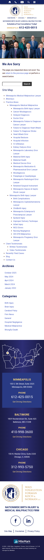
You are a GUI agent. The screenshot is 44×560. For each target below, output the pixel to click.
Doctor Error (18, 118)
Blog (8, 256)
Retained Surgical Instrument (25, 186)
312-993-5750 (22, 467)
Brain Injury (9, 307)
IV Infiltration (18, 144)
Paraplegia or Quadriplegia (24, 176)
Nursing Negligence (21, 231)
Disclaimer (19, 531)
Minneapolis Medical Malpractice (24, 105)
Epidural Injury (19, 218)
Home (10, 2)
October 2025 (10, 273)
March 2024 (10, 284)
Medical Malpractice (13, 326)
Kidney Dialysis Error (22, 147)
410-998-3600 (22, 432)
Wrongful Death (11, 330)
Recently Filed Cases (15, 253)
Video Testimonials (18, 250)
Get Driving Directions (22, 402)
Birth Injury (9, 303)
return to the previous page (17, 73)
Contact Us (10, 260)
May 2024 (9, 277)
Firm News (9, 314)
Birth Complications (21, 198)
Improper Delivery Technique (25, 221)
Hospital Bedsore (20, 137)
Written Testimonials (18, 247)
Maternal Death (19, 160)
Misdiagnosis (19, 173)
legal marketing (30, 548)
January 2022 (10, 288)
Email (22, 2)
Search (28, 2)
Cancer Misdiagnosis (22, 112)
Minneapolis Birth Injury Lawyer (26, 108)
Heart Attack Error (20, 134)
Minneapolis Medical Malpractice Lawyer (23, 96)
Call (16, 2)
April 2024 (9, 280)
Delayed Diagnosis (21, 115)
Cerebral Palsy (11, 310)
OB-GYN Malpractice (22, 234)
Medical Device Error (22, 163)
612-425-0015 (28, 27)
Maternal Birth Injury (21, 157)
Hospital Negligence (13, 322)
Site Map (8, 531)
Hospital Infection (20, 141)
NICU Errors (18, 227)
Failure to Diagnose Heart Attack (27, 128)
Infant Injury (18, 224)
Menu (34, 2)
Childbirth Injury (19, 208)
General (8, 318)
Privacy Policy (34, 531)
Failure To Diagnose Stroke (24, 131)
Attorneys (10, 99)
